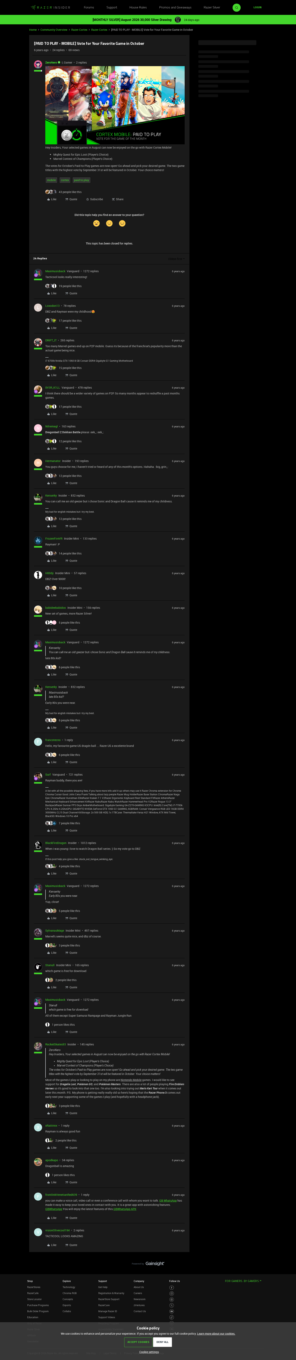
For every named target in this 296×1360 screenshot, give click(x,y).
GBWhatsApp (53, 1209)
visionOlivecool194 (57, 1230)
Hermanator (53, 461)
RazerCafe (32, 1293)
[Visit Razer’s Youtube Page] (171, 1311)
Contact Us (140, 1311)
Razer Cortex (79, 30)
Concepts (68, 1299)
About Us (139, 1287)
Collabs (67, 1311)
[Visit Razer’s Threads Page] (171, 1299)
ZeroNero (51, 62)
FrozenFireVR (53, 538)
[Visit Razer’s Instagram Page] (171, 1293)
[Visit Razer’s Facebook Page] (171, 1287)
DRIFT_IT (51, 340)
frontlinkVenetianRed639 (61, 1195)
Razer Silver (212, 7)
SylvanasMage (54, 930)
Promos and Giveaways (175, 7)
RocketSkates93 (55, 1044)
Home (33, 30)
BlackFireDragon (55, 843)
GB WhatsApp (168, 1200)
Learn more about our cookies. (216, 1333)
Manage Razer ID (107, 1311)
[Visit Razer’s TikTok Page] (171, 1317)
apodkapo (51, 1160)
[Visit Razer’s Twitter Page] (171, 1305)
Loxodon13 (52, 306)
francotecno (53, 740)
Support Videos (106, 1317)
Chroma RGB (70, 1293)
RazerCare (104, 1305)
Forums (89, 7)
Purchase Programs (38, 1305)
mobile (51, 180)
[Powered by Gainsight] (148, 1265)
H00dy (49, 573)
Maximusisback (55, 271)
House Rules (138, 7)
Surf (48, 774)
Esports (67, 1305)
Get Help (103, 1287)
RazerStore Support (108, 1299)
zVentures (139, 1305)
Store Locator (34, 1299)
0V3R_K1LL (52, 387)
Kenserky (51, 495)
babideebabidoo (55, 608)
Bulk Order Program (38, 1311)
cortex (65, 180)
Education (32, 1317)
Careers (138, 1293)
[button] (257, 8)
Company (139, 1281)
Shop (30, 1281)
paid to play (81, 180)
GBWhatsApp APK (124, 1209)
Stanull (50, 965)
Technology (69, 1287)
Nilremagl (51, 426)
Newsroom (139, 1299)
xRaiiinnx (51, 1125)
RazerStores (33, 1287)
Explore (67, 1281)
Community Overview (53, 30)
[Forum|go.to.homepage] (50, 8)
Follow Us (174, 1281)
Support (112, 7)
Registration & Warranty (111, 1293)
